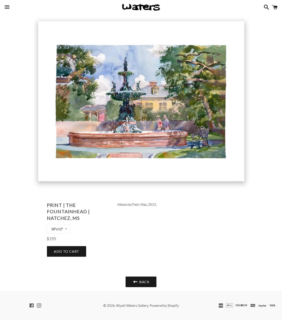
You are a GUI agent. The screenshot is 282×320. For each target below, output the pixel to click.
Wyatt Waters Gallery (132, 305)
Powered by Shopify (164, 305)
